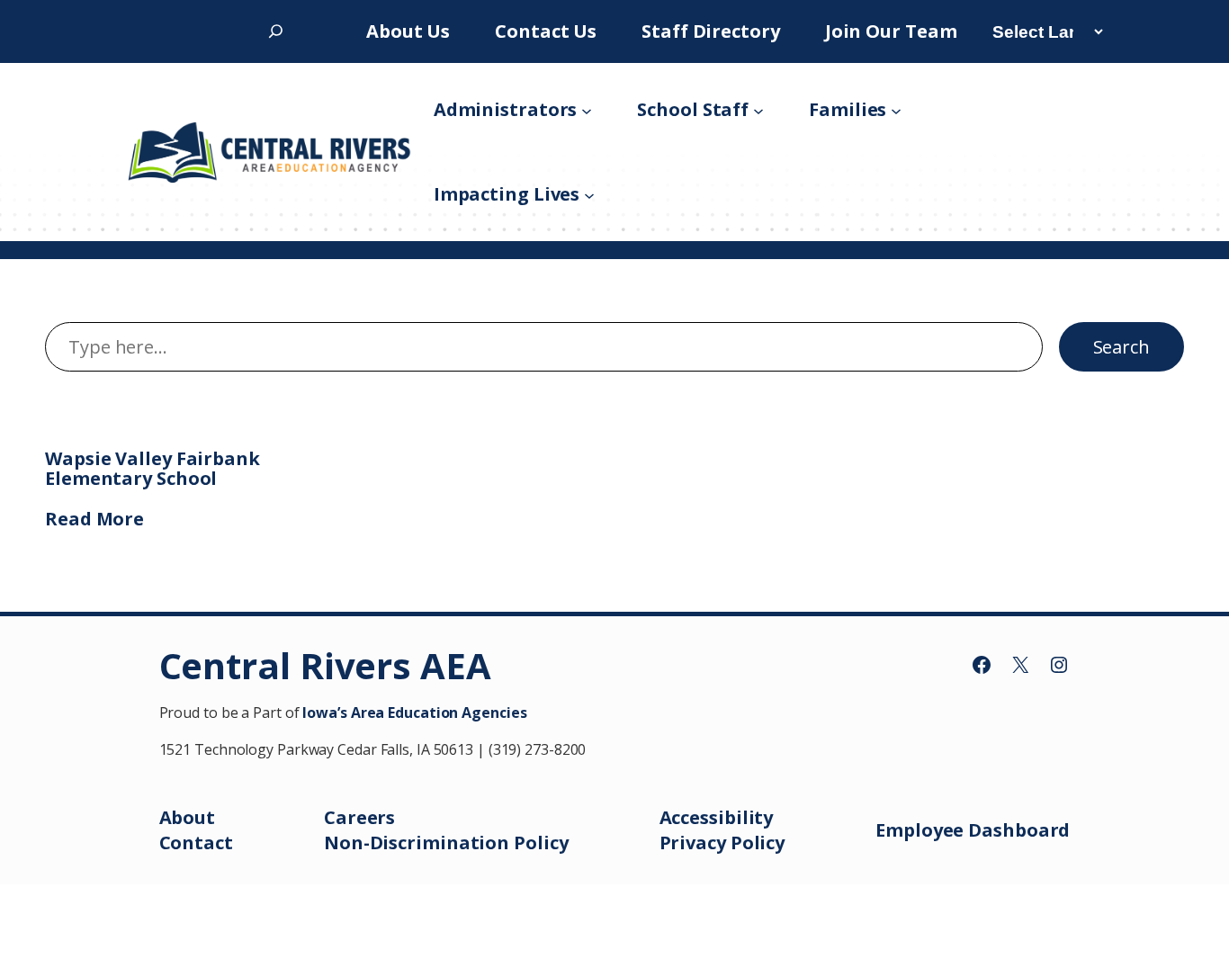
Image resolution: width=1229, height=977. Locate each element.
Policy (758, 842)
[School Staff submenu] (758, 109)
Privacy (695, 842)
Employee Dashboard (972, 830)
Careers (359, 817)
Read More (94, 518)
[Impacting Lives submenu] (589, 194)
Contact (196, 842)
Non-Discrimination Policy (446, 842)
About (187, 817)
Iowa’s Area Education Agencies (414, 712)
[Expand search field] (275, 31)
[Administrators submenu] (586, 109)
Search (1121, 347)
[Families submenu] (896, 109)
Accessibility (716, 817)
